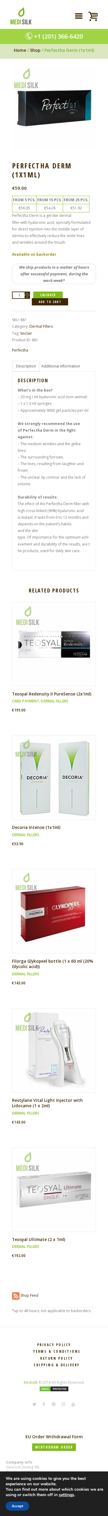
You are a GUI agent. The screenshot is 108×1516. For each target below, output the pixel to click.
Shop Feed (29, 1295)
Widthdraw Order (54, 1447)
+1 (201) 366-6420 (58, 36)
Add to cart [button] (56, 649)
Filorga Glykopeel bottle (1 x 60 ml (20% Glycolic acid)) (52, 964)
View (56, 639)
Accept (17, 1506)
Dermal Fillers (41, 326)
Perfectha (20, 350)
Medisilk (31, 1382)
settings (66, 1495)
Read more (56, 782)
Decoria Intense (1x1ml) (36, 827)
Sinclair (26, 333)
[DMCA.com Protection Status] (54, 1389)
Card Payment (25, 701)
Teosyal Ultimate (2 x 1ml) (38, 1239)
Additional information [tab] (60, 366)
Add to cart (50, 302)
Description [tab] (26, 366)
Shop (35, 50)
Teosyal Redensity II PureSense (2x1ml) (51, 694)
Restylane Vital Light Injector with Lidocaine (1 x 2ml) (47, 1103)
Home (20, 50)
